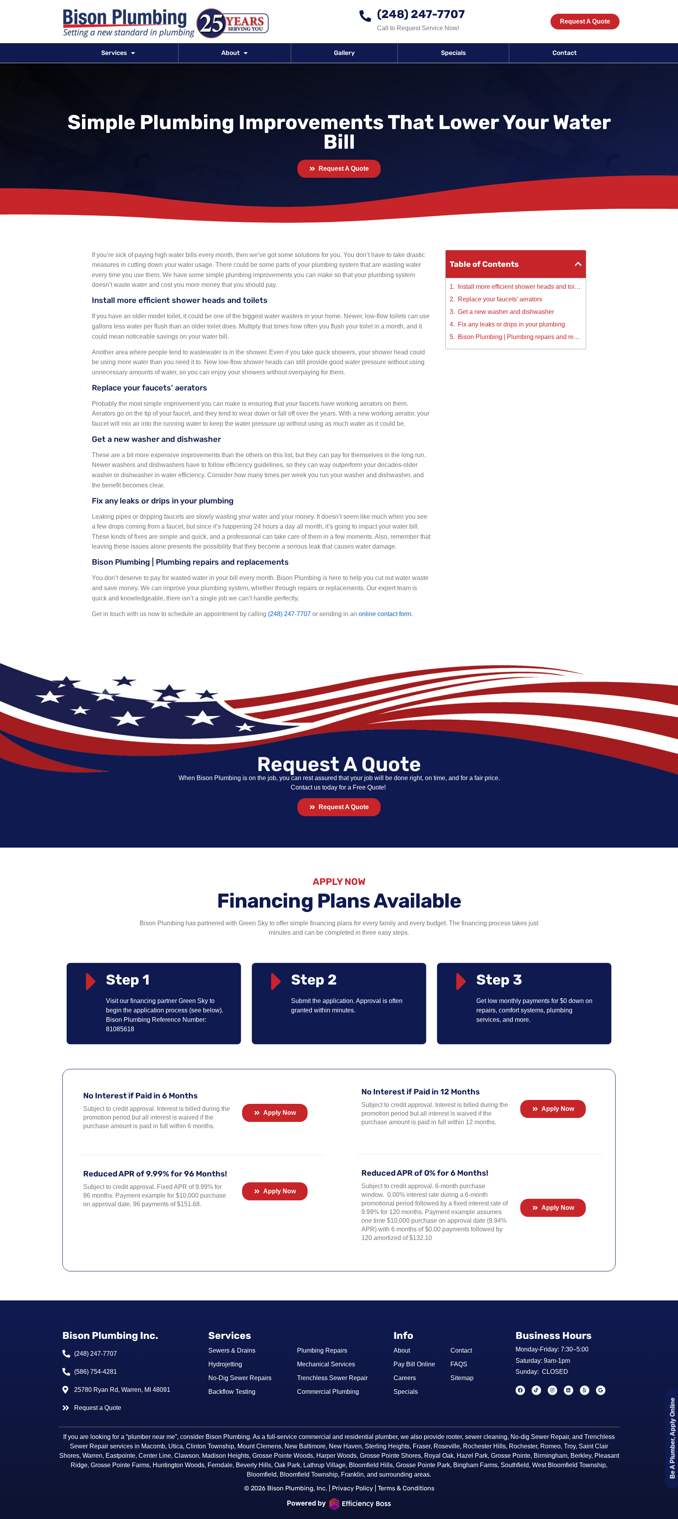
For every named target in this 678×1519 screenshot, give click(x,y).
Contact (564, 53)
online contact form (385, 614)
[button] (578, 264)
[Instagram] (552, 1390)
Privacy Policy (352, 1488)
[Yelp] (584, 1390)
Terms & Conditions (406, 1488)
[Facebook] (520, 1390)
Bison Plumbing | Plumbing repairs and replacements (520, 337)
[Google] (600, 1390)
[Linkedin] (568, 1390)
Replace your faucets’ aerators (500, 299)
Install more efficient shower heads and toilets (520, 287)
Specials (453, 53)
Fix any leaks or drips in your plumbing (511, 324)
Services (114, 53)
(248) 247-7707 (421, 14)
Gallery (344, 53)
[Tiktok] (536, 1390)
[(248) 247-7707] (365, 16)
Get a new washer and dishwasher (506, 312)
